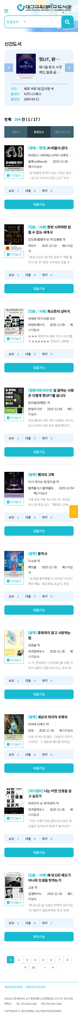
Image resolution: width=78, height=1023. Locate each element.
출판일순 (39, 132)
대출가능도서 (62, 132)
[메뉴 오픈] (73, 511)
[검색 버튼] (67, 22)
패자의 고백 (46, 474)
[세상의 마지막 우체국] (14, 727)
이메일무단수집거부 (35, 987)
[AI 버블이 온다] (14, 158)
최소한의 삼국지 (58, 311)
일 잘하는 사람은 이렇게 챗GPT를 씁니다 (51, 393)
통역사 (42, 553)
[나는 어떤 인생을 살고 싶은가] (14, 801)
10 (33, 967)
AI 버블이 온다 (57, 147)
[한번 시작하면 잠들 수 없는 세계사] (14, 237)
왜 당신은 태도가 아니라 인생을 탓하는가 (49, 877)
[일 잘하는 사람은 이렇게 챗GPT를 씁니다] (14, 400)
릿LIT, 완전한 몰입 (55, 59)
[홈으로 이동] (44, 7)
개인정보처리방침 (13, 987)
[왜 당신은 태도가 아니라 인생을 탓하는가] (14, 885)
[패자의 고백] (14, 485)
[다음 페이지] (45, 967)
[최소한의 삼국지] (14, 321)
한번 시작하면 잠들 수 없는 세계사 (49, 229)
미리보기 (15, 175)
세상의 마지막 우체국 (53, 716)
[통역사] (14, 564)
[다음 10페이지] (53, 967)
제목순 (16, 132)
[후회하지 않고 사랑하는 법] (14, 643)
